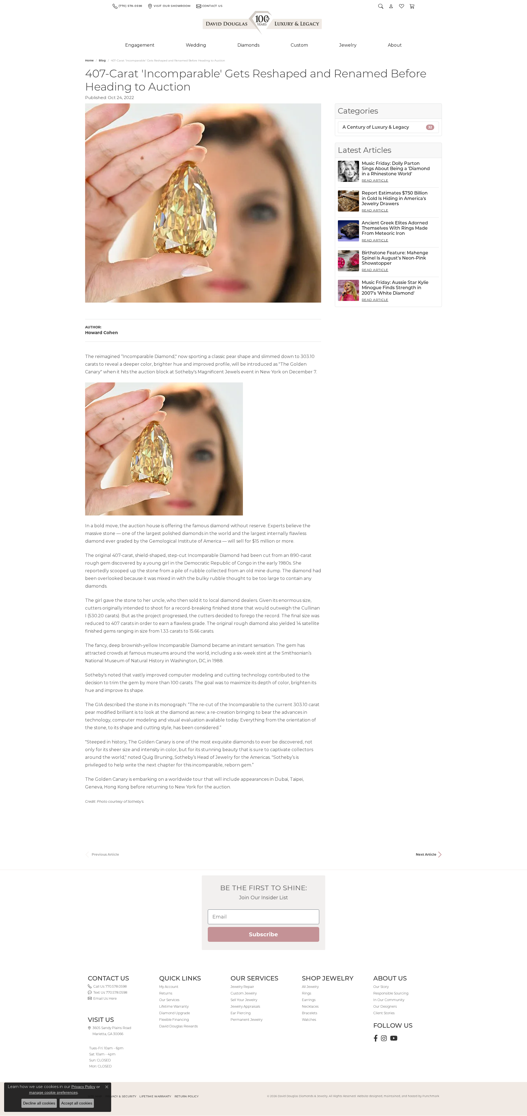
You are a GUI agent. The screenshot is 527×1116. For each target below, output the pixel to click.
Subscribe (263, 934)
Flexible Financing (174, 1020)
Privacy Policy (83, 1086)
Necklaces (310, 1006)
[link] (127, 6)
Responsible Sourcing (390, 993)
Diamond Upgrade (174, 1013)
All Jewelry (310, 987)
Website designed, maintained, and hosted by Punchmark (398, 1096)
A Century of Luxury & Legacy (387, 127)
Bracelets (309, 1013)
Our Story (381, 987)
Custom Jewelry (244, 993)
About (395, 45)
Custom (299, 45)
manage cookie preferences (53, 1092)
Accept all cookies (76, 1103)
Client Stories (384, 1013)
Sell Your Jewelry (244, 1000)
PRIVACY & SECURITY (120, 1096)
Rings (306, 993)
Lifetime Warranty (174, 1006)
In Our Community (388, 1000)
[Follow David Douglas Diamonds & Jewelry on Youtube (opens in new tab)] (394, 1038)
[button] (380, 6)
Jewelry (348, 45)
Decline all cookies (39, 1103)
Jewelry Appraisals (245, 1006)
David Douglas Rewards (178, 1026)
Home (89, 60)
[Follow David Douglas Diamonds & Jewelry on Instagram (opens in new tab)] (384, 1038)
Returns (165, 993)
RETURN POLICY (186, 1096)
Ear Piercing (241, 1013)
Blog (102, 60)
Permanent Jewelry (246, 1020)
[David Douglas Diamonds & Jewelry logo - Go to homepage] (262, 24)
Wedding (196, 45)
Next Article (426, 854)
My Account (168, 987)
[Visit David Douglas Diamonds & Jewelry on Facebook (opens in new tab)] (375, 1038)
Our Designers (385, 1006)
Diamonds (248, 45)
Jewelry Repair (242, 987)
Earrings (309, 1000)
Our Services (169, 1000)
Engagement (140, 45)
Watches (309, 1020)
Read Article (375, 180)
